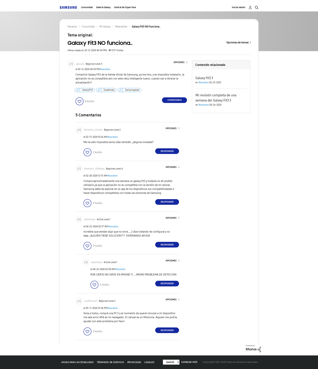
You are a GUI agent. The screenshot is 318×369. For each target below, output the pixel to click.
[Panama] (68, 7)
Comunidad (87, 7)
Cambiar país (189, 362)
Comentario (174, 100)
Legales (149, 362)
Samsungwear (132, 90)
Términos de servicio (110, 362)
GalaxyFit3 (87, 90)
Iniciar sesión (238, 7)
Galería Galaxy (103, 7)
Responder (167, 151)
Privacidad (134, 362)
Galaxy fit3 (203, 78)
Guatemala (109, 90)
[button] (181, 62)
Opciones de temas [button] (237, 42)
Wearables (105, 69)
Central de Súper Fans (125, 7)
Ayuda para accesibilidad (77, 362)
